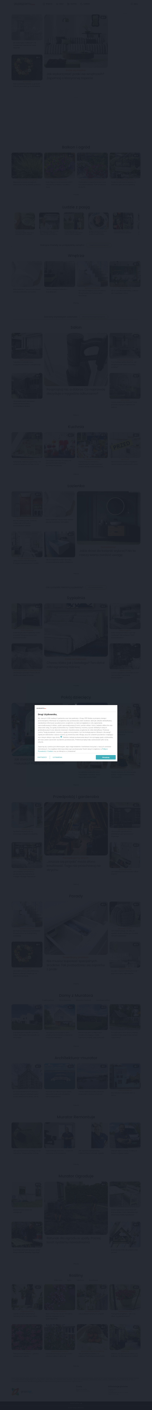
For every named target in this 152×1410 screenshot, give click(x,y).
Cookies (50, 751)
